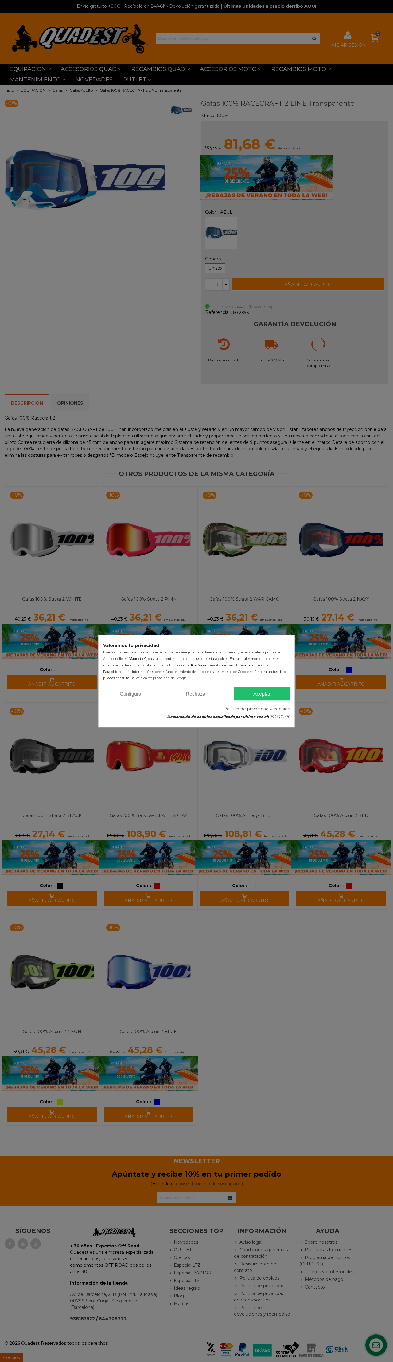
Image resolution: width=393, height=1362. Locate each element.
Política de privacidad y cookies (257, 709)
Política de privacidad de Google (161, 678)
